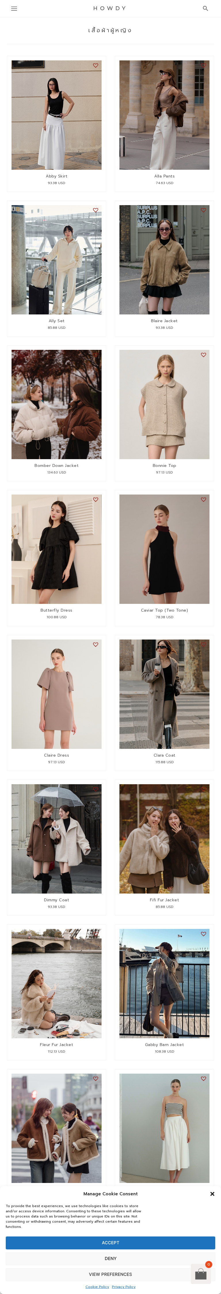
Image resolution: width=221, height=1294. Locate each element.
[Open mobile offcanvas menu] (15, 8)
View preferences (110, 1274)
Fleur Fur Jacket (56, 1045)
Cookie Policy (97, 1286)
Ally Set (57, 321)
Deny (111, 1258)
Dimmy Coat (56, 900)
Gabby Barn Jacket (164, 1045)
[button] (212, 1194)
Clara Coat (165, 755)
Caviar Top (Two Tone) (164, 610)
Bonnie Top (164, 466)
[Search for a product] (204, 8)
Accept (110, 1242)
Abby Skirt (56, 176)
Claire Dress (56, 755)
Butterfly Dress (57, 610)
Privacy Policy (124, 1286)
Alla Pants (164, 176)
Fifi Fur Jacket (164, 900)
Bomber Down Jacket (57, 466)
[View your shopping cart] (201, 1273)
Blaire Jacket (164, 321)
